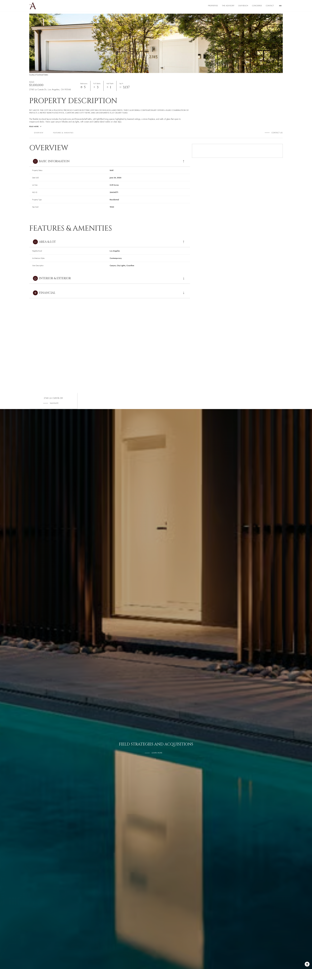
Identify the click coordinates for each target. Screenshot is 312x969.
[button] (276, 132)
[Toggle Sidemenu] (280, 5)
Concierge (257, 5)
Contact (270, 5)
